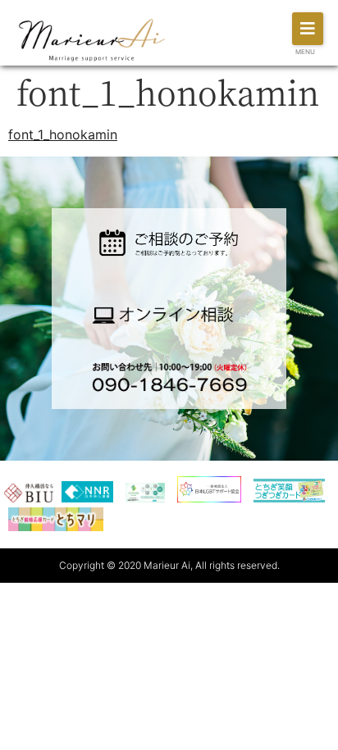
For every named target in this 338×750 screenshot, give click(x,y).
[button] (307, 28)
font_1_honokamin (62, 134)
